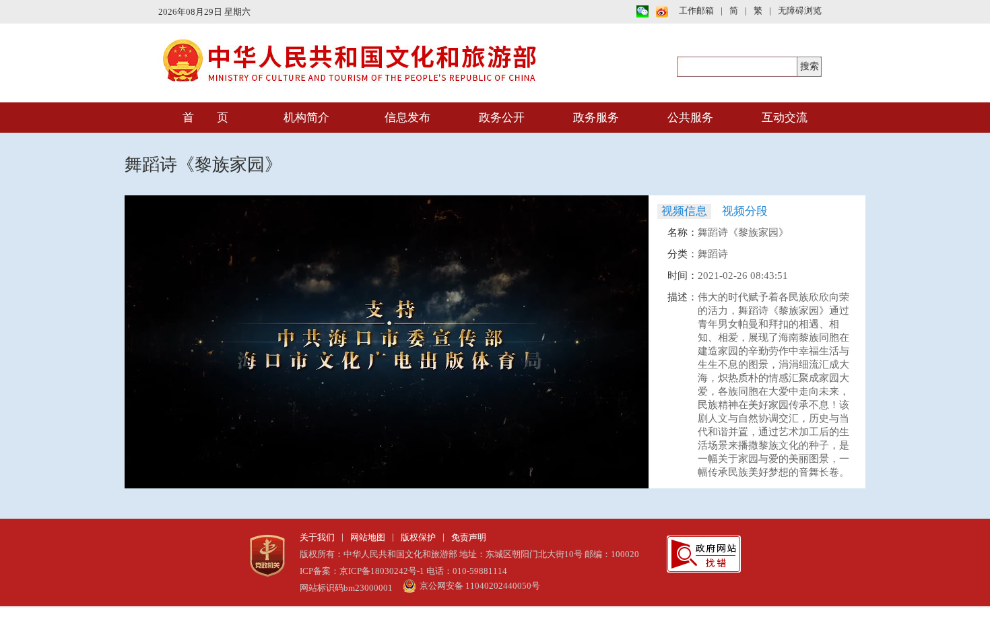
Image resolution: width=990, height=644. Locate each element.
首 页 (205, 117)
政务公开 (502, 117)
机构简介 (306, 117)
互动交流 (784, 117)
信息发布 (407, 117)
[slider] (386, 462)
